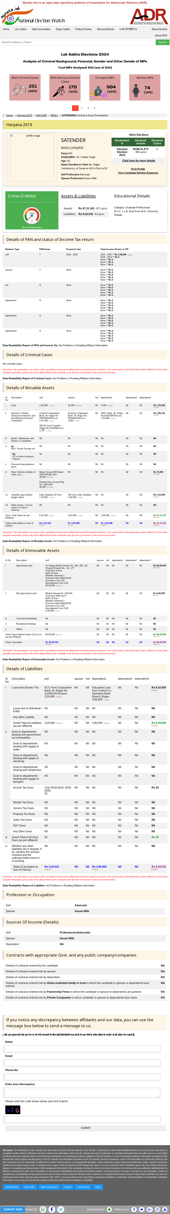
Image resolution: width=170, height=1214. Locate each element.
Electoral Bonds (105, 29)
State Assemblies (41, 29)
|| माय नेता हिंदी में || (128, 29)
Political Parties (83, 29)
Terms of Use (83, 1187)
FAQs (97, 1187)
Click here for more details (138, 160)
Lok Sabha (20, 29)
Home (6, 29)
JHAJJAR (41, 115)
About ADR (161, 35)
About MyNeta (159, 29)
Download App (96, 1209)
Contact (67, 1187)
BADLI (54, 115)
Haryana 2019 (24, 115)
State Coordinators (49, 1187)
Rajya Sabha (63, 29)
